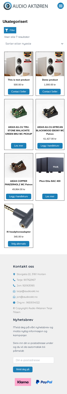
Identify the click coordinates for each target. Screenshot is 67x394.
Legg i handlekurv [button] (50, 145)
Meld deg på (22, 369)
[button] (60, 6)
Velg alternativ (18, 243)
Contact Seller (18, 91)
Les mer (18, 145)
